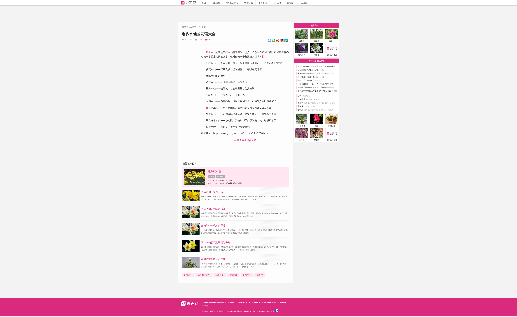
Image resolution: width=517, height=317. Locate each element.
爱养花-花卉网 (241, 311)
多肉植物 (331, 126)
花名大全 (216, 2)
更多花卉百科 (331, 140)
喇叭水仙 (211, 52)
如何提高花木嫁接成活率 (311, 77)
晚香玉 (316, 55)
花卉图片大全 (232, 2)
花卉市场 (262, 2)
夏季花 (211, 176)
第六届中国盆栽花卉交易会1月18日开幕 (317, 91)
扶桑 (316, 126)
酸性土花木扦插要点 (309, 80)
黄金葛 (316, 41)
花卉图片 (208, 39)
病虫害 (304, 2)
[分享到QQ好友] (282, 40)
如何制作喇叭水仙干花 (213, 225)
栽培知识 (248, 2)
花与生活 (276, 2)
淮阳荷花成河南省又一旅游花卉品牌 (316, 87)
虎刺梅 (316, 140)
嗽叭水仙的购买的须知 (213, 208)
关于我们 (205, 311)
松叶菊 (300, 109)
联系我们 (212, 311)
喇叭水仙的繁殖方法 (212, 191)
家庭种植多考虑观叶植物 (311, 70)
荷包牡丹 (301, 99)
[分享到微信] (273, 40)
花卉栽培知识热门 (316, 60)
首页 (204, 2)
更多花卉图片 (331, 55)
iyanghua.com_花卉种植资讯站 (188, 2)
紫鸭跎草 (301, 55)
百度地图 (220, 311)
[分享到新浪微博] (278, 40)
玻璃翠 (301, 41)
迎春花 (300, 106)
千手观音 (301, 126)
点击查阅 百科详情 (232, 183)
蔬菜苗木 (291, 2)
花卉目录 (198, 39)
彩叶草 (301, 140)
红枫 (299, 95)
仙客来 (209, 107)
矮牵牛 (300, 102)
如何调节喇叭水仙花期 (213, 259)
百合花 (331, 41)
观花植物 (220, 176)
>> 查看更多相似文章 (245, 140)
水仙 (230, 52)
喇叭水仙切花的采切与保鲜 (215, 242)
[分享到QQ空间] (286, 40)
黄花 (261, 56)
